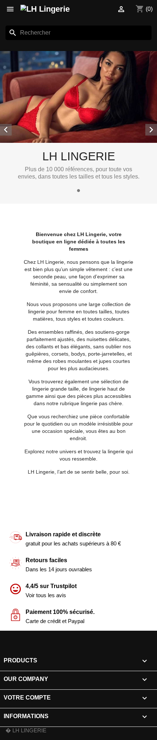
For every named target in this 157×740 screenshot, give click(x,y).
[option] (78, 123)
